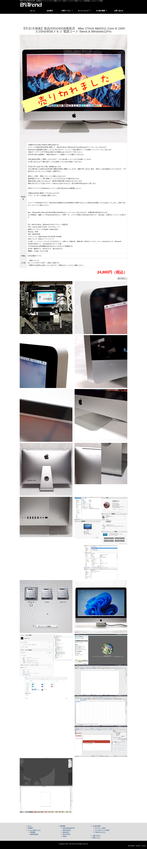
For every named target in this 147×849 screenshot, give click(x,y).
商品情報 (62, 826)
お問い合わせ (118, 10)
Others (65, 836)
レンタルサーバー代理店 (102, 830)
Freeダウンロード (100, 832)
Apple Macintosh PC (69, 828)
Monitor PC (66, 832)
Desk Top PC (66, 834)
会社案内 (50, 10)
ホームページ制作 (100, 828)
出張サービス (65, 10)
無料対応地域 (34, 834)
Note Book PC (67, 830)
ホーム (32, 10)
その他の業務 (100, 10)
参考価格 (32, 832)
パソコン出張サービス (34, 830)
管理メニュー (96, 837)
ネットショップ (83, 10)
